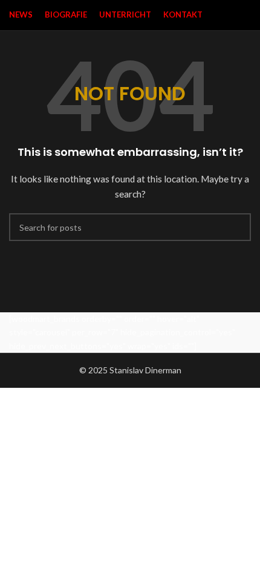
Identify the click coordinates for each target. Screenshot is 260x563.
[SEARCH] (237, 227)
